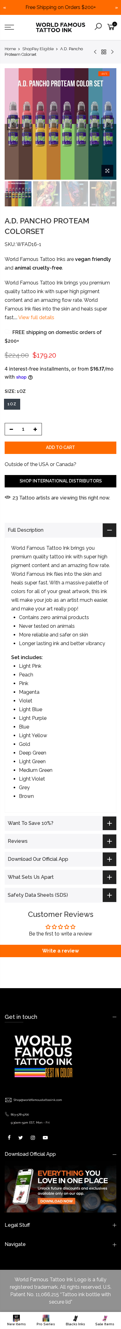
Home (10, 48)
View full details (35, 318)
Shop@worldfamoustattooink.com (38, 1100)
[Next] (107, 124)
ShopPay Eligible (38, 48)
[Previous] (13, 124)
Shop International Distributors (61, 481)
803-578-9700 (20, 1114)
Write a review (60, 951)
